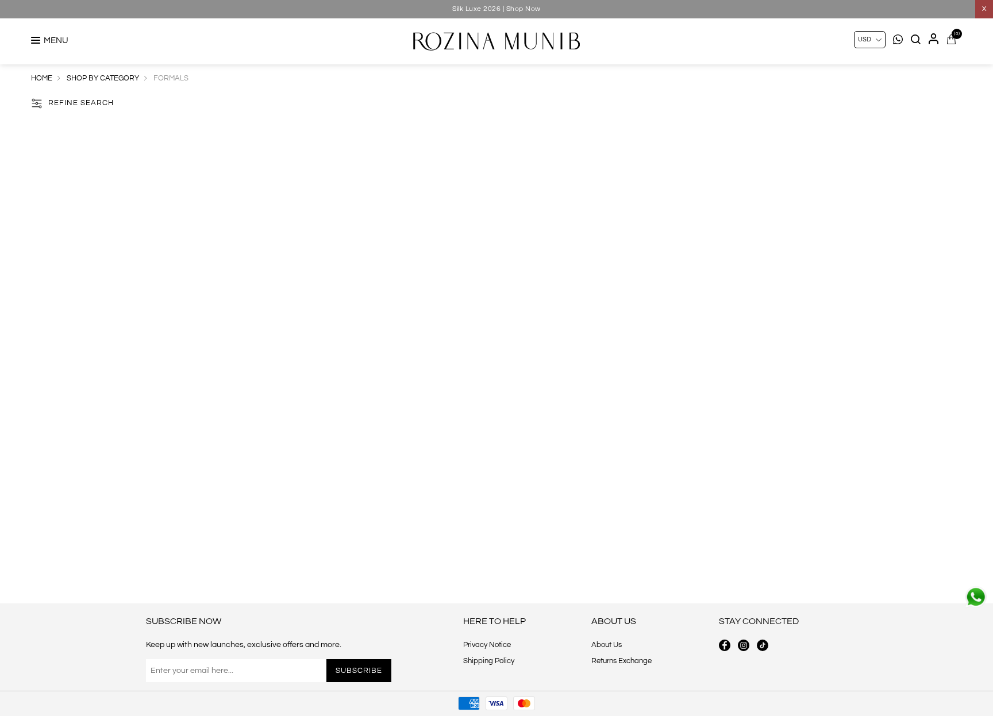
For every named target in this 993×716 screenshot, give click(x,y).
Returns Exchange (621, 661)
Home (41, 78)
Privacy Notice (487, 645)
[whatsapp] (975, 597)
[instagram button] (743, 645)
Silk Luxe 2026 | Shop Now (496, 9)
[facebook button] (724, 645)
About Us (606, 645)
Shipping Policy (488, 661)
